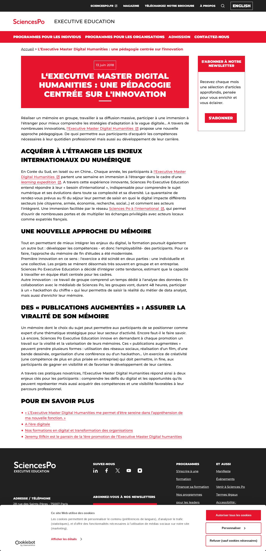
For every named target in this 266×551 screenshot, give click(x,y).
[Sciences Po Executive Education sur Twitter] (117, 470)
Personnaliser (231, 528)
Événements (225, 479)
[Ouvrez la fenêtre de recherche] (223, 6)
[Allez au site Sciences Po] (28, 23)
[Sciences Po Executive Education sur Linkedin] (95, 470)
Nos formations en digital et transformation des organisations (79, 430)
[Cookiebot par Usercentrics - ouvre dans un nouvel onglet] (25, 543)
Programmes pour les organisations (125, 37)
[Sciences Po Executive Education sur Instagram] (139, 470)
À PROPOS (207, 6)
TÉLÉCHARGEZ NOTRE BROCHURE (169, 6)
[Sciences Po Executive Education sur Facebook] (106, 470)
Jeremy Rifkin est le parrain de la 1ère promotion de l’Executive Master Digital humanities (103, 437)
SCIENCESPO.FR (102, 6)
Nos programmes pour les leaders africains (189, 502)
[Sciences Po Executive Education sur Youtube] (128, 470)
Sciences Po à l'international (134, 208)
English (242, 5)
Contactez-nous (211, 37)
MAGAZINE (131, 6)
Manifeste (223, 471)
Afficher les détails (64, 539)
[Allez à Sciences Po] (47, 467)
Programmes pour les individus (47, 37)
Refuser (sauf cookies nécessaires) (233, 540)
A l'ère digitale (37, 424)
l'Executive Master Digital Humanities (100, 128)
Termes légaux (227, 494)
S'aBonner (221, 118)
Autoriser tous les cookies (233, 515)
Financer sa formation (192, 487)
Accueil (27, 49)
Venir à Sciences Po (230, 487)
